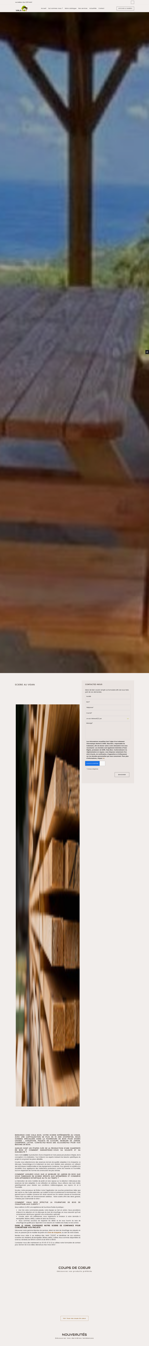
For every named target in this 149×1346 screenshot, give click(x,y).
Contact (101, 8)
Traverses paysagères (120, 1303)
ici (103, 758)
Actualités (93, 8)
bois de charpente (54, 1232)
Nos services (82, 8)
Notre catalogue (70, 8)
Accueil (43, 8)
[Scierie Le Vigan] (47, 905)
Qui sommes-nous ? (55, 8)
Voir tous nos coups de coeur (74, 1318)
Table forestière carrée (28, 1303)
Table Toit (74, 1303)
